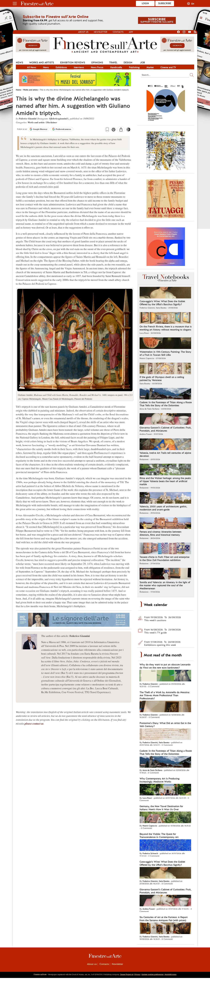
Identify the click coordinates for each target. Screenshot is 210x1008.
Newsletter (100, 32)
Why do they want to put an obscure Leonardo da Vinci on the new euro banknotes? (165, 666)
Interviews (79, 67)
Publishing (134, 67)
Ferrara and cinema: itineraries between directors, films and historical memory (160, 533)
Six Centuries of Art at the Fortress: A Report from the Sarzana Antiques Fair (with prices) (164, 919)
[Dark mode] (128, 130)
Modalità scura (170, 974)
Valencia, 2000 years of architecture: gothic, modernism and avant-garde (163, 508)
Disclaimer (51, 122)
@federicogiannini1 (58, 118)
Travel (113, 62)
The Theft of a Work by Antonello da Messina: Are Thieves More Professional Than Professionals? (165, 695)
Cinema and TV (168, 67)
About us (83, 32)
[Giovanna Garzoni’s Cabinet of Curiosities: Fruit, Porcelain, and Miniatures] (165, 419)
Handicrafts (116, 67)
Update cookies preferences (152, 974)
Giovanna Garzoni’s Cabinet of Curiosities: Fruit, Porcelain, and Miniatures (165, 429)
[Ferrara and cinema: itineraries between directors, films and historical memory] (165, 523)
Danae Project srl (126, 974)
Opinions (97, 62)
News (19, 62)
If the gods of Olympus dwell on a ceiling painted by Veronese (162, 379)
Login (145, 3)
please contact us (34, 723)
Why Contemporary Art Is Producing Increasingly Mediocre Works (159, 780)
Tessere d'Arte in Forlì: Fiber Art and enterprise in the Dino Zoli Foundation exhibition (164, 559)
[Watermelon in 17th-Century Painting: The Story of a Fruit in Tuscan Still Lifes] (165, 343)
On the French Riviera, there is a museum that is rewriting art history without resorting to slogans (166, 328)
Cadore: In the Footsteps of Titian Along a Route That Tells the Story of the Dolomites (166, 404)
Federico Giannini (27, 118)
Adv (131, 32)
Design (128, 62)
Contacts (118, 32)
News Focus (97, 67)
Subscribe (164, 3)
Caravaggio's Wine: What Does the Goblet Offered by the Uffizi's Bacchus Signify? (162, 303)
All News (31, 67)
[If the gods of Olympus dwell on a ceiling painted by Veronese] (165, 369)
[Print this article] (113, 129)
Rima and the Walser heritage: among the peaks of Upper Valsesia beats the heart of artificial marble (165, 481)
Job (142, 62)
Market (150, 67)
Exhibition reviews (72, 62)
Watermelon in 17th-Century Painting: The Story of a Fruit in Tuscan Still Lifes (165, 353)
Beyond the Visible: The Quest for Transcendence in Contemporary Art (159, 836)
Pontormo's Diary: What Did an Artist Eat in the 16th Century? (165, 725)
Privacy (137, 974)
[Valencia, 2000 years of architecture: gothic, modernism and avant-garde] (165, 498)
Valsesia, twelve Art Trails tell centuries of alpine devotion (165, 454)
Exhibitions (61, 67)
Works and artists (41, 62)
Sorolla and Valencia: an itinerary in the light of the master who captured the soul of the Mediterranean (165, 585)
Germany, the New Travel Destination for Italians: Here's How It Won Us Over (161, 808)
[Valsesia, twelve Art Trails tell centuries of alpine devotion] (165, 444)
